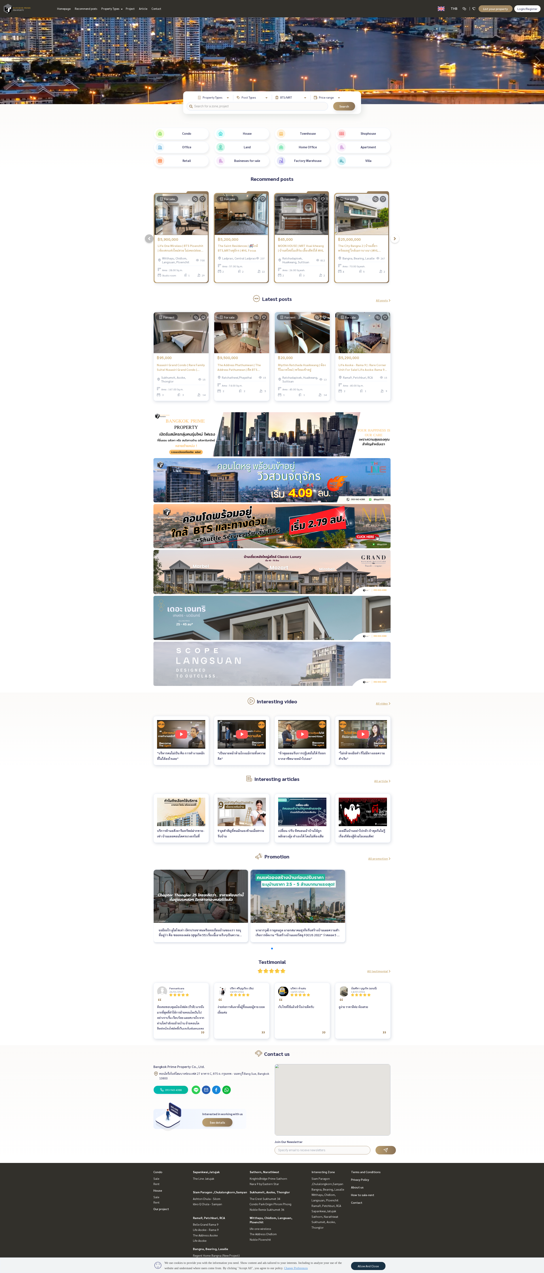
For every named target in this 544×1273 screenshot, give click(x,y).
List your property (495, 9)
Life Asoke (200, 1240)
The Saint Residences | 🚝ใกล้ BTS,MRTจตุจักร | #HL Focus (238, 248)
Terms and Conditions (366, 1172)
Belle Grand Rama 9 (205, 1224)
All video (382, 703)
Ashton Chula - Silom (206, 1199)
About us (357, 1187)
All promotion (378, 858)
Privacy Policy (360, 1179)
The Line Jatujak (203, 1178)
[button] (537, 60)
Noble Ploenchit (260, 1239)
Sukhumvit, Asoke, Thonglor (270, 1192)
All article (381, 781)
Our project (161, 1209)
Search (344, 106)
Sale (156, 1178)
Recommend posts (86, 8)
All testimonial (377, 971)
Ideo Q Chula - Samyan (207, 1204)
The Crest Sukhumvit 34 (265, 1199)
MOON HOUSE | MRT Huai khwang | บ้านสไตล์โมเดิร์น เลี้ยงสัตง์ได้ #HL (301, 248)
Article (143, 8)
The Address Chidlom (263, 1234)
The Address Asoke (205, 1235)
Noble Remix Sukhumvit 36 (267, 1209)
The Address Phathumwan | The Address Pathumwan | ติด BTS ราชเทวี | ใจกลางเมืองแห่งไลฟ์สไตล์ (240, 367)
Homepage (64, 8)
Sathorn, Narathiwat (264, 1172)
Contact (156, 8)
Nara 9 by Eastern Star (264, 1184)
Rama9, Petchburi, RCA (209, 1218)
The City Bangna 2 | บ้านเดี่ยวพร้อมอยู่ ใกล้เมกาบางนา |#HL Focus (358, 248)
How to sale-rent (362, 1195)
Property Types (110, 8)
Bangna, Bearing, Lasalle (210, 1249)
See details (217, 1122)
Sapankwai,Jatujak (206, 1172)
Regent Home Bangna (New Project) (216, 1255)
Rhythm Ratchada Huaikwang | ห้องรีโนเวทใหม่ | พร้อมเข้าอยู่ (302, 367)
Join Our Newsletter (289, 1142)
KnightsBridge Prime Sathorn (268, 1178)
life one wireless (260, 1229)
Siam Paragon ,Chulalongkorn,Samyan (220, 1192)
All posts (382, 300)
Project (130, 8)
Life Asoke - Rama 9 (206, 1230)
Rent (156, 1184)
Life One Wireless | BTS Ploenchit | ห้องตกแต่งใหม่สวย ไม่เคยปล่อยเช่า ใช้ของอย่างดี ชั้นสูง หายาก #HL (181, 248)
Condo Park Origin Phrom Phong (270, 1204)
